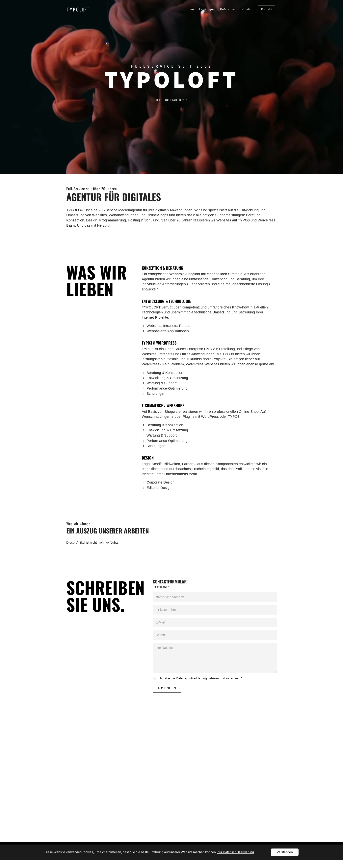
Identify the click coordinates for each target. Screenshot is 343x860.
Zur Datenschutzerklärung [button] (235, 852)
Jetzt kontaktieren (171, 100)
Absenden (167, 688)
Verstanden (285, 852)
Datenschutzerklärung (191, 678)
